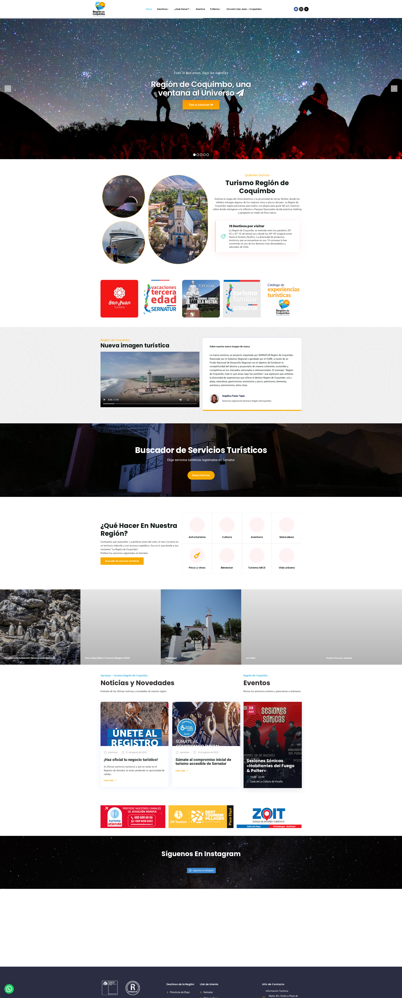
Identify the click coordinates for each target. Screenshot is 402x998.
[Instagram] (301, 9)
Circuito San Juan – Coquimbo (244, 9)
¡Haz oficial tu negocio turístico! (131, 759)
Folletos (215, 9)
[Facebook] (296, 9)
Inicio (149, 9)
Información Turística (277, 991)
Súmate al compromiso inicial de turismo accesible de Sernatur (203, 761)
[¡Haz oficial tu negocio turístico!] (134, 724)
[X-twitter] (306, 9)
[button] (9, 989)
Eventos (200, 9)
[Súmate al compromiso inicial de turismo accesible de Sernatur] (206, 724)
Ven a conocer (199, 105)
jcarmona (112, 752)
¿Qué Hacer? (181, 9)
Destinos (162, 9)
